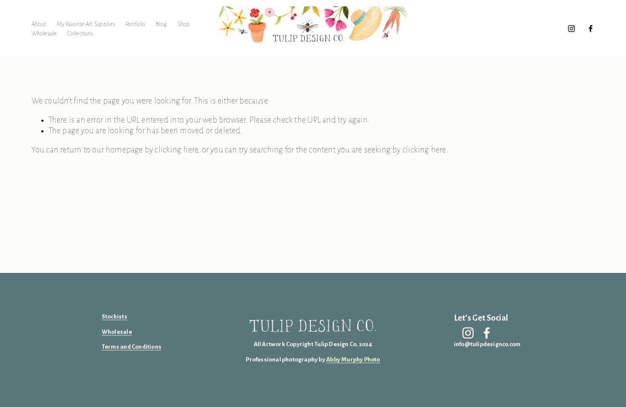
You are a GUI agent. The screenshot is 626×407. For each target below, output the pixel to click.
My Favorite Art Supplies (86, 24)
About (39, 24)
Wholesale (44, 33)
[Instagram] (571, 28)
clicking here (176, 150)
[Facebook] (590, 28)
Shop (184, 24)
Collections (80, 33)
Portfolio (135, 24)
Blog (161, 24)
